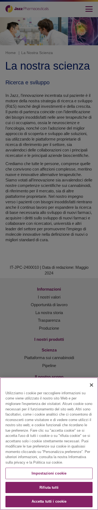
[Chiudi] (91, 385)
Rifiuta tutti (49, 487)
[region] (49, 443)
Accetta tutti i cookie (49, 501)
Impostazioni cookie (49, 473)
